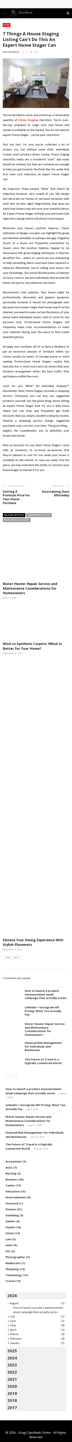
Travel (10, 1281)
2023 (12, 1365)
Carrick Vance (11, 52)
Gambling (12, 1215)
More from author (39, 515)
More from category (16, 520)
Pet (8, 1251)
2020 (12, 1386)
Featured (12, 1203)
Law (8, 1239)
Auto (9, 1167)
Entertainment (16, 1197)
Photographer (15, 1257)
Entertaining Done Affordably (55, 493)
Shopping (12, 1269)
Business (12, 1179)
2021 (12, 1379)
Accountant (14, 1161)
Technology (14, 1275)
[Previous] (8, 1076)
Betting (11, 1173)
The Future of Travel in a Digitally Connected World (43, 1061)
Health (10, 1227)
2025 (12, 1350)
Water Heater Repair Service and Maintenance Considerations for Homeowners (30, 588)
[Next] (14, 1076)
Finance (11, 1209)
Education (12, 1191)
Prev (8, 957)
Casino (10, 1185)
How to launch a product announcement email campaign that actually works (45, 994)
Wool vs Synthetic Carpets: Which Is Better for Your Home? (32, 645)
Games (10, 1221)
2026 (12, 1295)
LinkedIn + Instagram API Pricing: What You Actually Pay (43, 1010)
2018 (12, 1400)
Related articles (14, 515)
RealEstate (13, 1263)
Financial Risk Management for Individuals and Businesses (43, 1046)
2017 (12, 1407)
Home (7, 25)
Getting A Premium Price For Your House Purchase (16, 497)
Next (16, 957)
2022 (12, 1372)
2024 (12, 1358)
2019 (12, 1393)
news (9, 1245)
